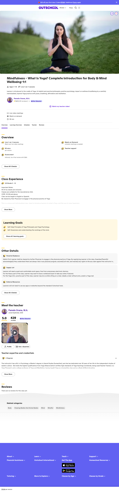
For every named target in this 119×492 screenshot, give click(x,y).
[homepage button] (48, 8)
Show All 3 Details (10, 293)
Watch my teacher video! (61, 106)
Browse (62, 8)
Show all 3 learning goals (15, 236)
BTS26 (62, 2)
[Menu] (79, 8)
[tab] (5, 125)
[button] (59, 358)
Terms (75, 2)
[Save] (116, 13)
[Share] (112, 13)
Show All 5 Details (10, 166)
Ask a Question (24, 347)
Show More (8, 210)
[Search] (76, 8)
